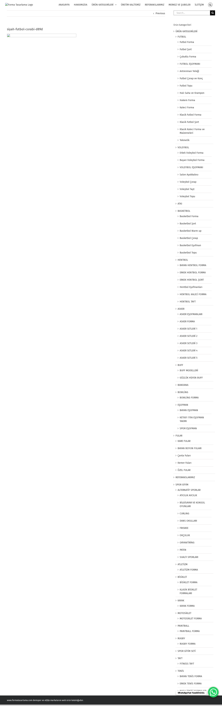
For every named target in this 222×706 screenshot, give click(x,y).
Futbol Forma (187, 42)
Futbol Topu (186, 85)
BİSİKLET (182, 577)
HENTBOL (183, 259)
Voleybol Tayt (187, 189)
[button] (210, 5)
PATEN (183, 549)
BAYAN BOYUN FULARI (190, 448)
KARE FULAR (184, 441)
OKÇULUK (185, 535)
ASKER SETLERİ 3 (188, 343)
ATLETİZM (182, 564)
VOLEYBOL (183, 147)
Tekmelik (184, 140)
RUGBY (181, 638)
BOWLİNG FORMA (189, 397)
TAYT (180, 658)
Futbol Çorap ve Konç (191, 78)
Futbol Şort (186, 49)
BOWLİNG (183, 392)
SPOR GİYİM (182, 484)
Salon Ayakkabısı (189, 174)
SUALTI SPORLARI (189, 557)
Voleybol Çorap (188, 181)
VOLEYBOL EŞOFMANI (191, 167)
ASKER (181, 308)
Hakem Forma (187, 100)
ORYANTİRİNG (187, 542)
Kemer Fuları (184, 462)
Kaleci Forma (187, 107)
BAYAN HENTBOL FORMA (193, 265)
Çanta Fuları (184, 455)
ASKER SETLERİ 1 (188, 328)
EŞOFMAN (183, 404)
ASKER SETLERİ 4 (188, 350)
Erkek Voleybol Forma (191, 152)
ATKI (180, 203)
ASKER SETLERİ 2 (188, 336)
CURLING (184, 513)
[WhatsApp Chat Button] (213, 692)
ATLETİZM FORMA (189, 569)
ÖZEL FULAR (184, 470)
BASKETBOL (184, 210)
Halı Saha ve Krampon (192, 93)
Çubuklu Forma (188, 56)
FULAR (179, 435)
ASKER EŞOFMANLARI (191, 314)
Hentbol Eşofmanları (191, 287)
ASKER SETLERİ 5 (188, 357)
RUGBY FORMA (187, 643)
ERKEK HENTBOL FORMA (193, 272)
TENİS (181, 670)
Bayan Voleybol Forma (192, 160)
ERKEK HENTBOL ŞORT (192, 279)
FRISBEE (184, 528)
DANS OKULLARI (188, 520)
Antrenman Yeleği (189, 71)
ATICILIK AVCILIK (188, 495)
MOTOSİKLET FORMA (191, 618)
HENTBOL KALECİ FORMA (193, 294)
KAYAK (181, 600)
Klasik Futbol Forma (190, 114)
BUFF (180, 365)
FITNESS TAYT (187, 663)
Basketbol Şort (188, 223)
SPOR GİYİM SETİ (187, 651)
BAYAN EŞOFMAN (189, 410)
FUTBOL (182, 36)
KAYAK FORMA (187, 605)
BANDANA (183, 385)
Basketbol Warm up (190, 230)
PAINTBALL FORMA (190, 631)
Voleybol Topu (187, 196)
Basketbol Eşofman (190, 245)
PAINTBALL (183, 625)
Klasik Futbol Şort (189, 122)
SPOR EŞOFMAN (188, 428)
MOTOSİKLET (184, 613)
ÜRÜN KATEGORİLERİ (186, 31)
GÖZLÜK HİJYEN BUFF (191, 377)
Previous (160, 13)
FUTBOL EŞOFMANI (190, 63)
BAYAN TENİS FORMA (191, 676)
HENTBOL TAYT (188, 301)
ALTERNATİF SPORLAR (189, 490)
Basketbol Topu (188, 252)
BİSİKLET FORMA (188, 582)
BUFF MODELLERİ (189, 370)
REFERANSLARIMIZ (185, 477)
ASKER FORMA (187, 321)
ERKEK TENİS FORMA (191, 683)
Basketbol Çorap (189, 238)
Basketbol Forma (189, 216)
